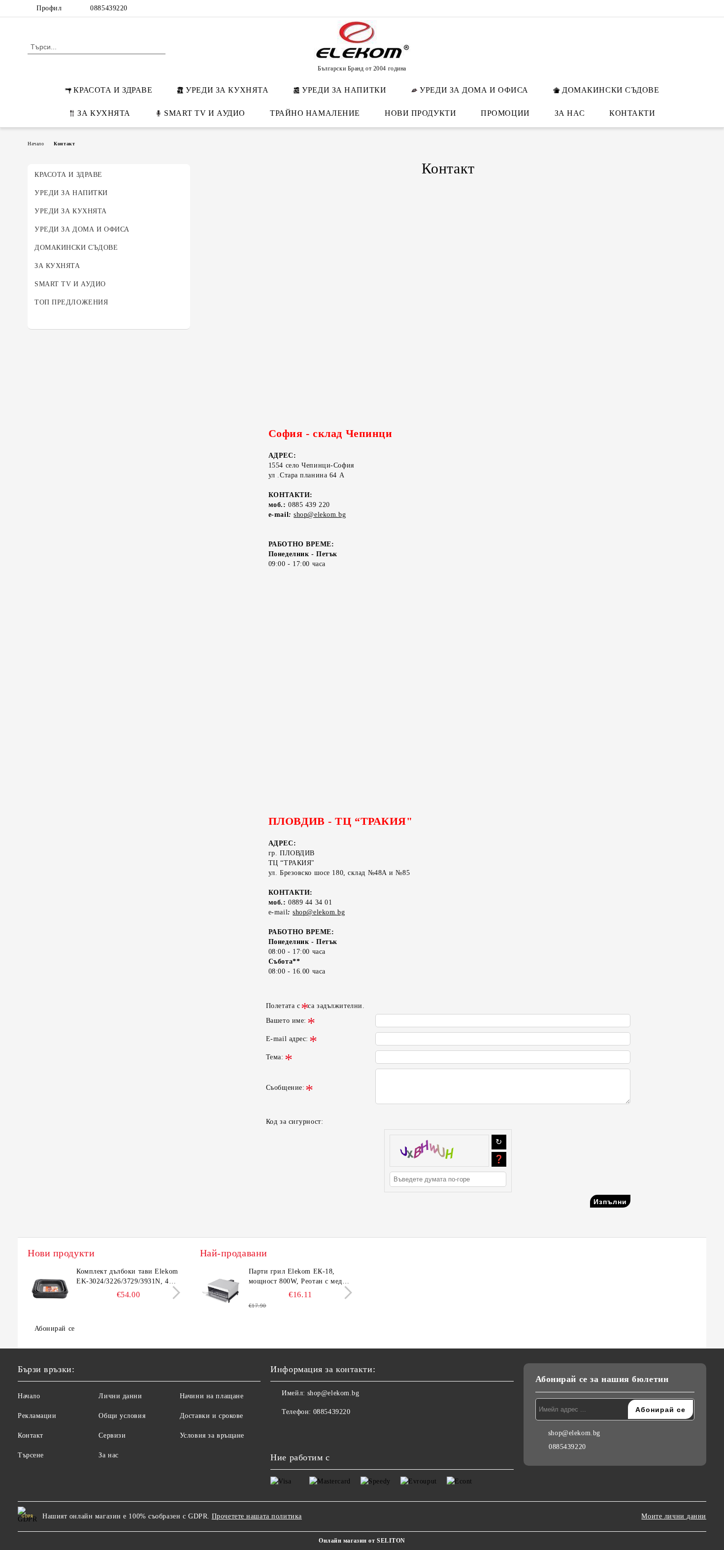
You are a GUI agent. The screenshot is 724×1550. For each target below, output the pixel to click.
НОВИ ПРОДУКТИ (420, 113)
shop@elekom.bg (320, 514)
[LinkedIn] (646, 8)
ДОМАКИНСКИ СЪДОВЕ (610, 90)
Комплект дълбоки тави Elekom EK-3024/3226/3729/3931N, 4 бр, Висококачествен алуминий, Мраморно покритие (127, 1277)
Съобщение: (285, 1087)
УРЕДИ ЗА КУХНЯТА (227, 90)
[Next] (173, 1293)
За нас (108, 1455)
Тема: (275, 1057)
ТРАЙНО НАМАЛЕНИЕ (315, 113)
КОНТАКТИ (632, 113)
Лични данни (120, 1396)
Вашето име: (286, 1020)
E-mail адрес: (287, 1039)
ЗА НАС (570, 113)
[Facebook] (631, 8)
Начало (36, 143)
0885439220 (109, 8)
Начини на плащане (212, 1396)
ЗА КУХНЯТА (104, 113)
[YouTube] (691, 8)
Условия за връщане (212, 1435)
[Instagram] (676, 8)
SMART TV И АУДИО (204, 113)
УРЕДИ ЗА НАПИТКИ (344, 90)
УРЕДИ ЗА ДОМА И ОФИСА (474, 90)
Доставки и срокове (211, 1415)
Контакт (30, 1435)
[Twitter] (661, 8)
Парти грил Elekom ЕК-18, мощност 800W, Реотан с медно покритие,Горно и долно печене (300, 1277)
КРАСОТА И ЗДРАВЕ (112, 90)
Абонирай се (54, 1328)
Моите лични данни (673, 1516)
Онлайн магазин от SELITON (362, 1540)
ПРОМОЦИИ (505, 113)
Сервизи (112, 1435)
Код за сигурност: (295, 1121)
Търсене (31, 1455)
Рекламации (37, 1415)
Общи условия (122, 1415)
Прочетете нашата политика (257, 1516)
